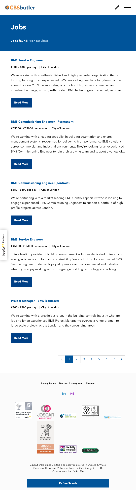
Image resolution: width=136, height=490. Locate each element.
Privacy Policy (48, 383)
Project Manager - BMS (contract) (35, 301)
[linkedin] (64, 394)
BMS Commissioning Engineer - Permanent (42, 122)
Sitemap (91, 383)
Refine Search (68, 483)
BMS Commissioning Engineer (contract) (40, 183)
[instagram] (72, 394)
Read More (21, 102)
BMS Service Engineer (27, 60)
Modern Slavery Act (70, 383)
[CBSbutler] (20, 7)
